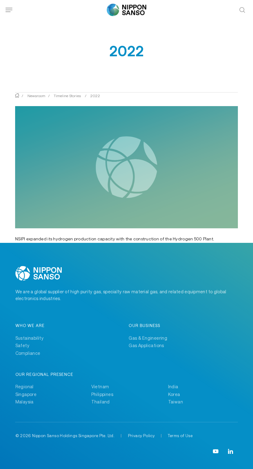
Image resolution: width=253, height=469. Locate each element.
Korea (174, 394)
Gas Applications (146, 345)
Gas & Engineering (148, 338)
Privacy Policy (141, 435)
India (173, 386)
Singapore (26, 394)
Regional (24, 386)
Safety (22, 345)
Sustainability (29, 338)
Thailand (100, 401)
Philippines (102, 394)
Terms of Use (180, 435)
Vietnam (100, 386)
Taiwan (175, 401)
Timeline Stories (67, 95)
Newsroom (36, 95)
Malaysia (24, 401)
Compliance (27, 353)
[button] (9, 10)
